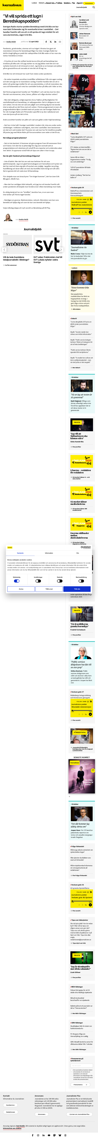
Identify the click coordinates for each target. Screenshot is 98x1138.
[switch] (38, 581)
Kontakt (60, 3)
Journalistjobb (81, 7)
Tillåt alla (77, 589)
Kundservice (67, 3)
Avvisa (21, 589)
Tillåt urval (49, 589)
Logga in (79, 3)
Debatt (41, 3)
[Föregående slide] (4, 249)
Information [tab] (49, 553)
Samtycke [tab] (20, 553)
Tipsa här (83, 935)
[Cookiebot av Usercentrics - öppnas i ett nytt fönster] (82, 547)
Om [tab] (77, 553)
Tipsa (54, 3)
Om (74, 3)
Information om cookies (12, 1128)
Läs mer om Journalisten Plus (79, 1114)
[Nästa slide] (61, 249)
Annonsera (48, 3)
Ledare (34, 3)
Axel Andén (20, 1126)
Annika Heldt (11, 42)
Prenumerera (89, 3)
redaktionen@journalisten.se (80, 940)
